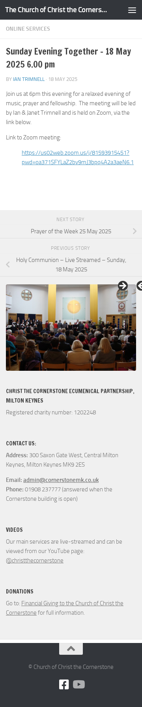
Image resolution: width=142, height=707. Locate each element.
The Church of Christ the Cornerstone (56, 9)
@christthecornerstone (35, 560)
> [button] (122, 286)
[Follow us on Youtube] (78, 684)
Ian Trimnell (29, 79)
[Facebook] (63, 684)
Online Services (28, 29)
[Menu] (132, 10)
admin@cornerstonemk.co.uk (61, 480)
